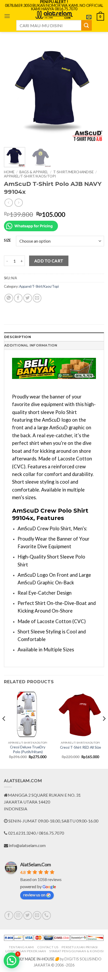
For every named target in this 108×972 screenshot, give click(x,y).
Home (9, 172)
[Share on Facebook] (18, 298)
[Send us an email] (37, 915)
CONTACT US (47, 947)
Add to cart (48, 260)
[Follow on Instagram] (18, 915)
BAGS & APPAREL (33, 172)
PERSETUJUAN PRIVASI (80, 947)
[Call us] (46, 915)
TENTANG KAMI (21, 947)
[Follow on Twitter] (27, 915)
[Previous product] (18, 203)
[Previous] (12, 93)
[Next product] (8, 203)
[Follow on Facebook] (8, 915)
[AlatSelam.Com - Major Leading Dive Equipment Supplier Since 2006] (54, 15)
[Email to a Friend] (37, 298)
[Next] (95, 93)
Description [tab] (17, 337)
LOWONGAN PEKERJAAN (26, 951)
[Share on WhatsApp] (8, 298)
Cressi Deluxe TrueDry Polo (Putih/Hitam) (27, 749)
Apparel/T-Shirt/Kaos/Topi (30, 176)
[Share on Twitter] (27, 298)
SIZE (7, 240)
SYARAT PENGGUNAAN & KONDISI (76, 951)
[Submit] (86, 25)
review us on (34, 894)
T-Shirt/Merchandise (73, 172)
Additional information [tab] (30, 345)
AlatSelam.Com (35, 864)
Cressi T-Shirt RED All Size (80, 747)
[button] (7, 16)
